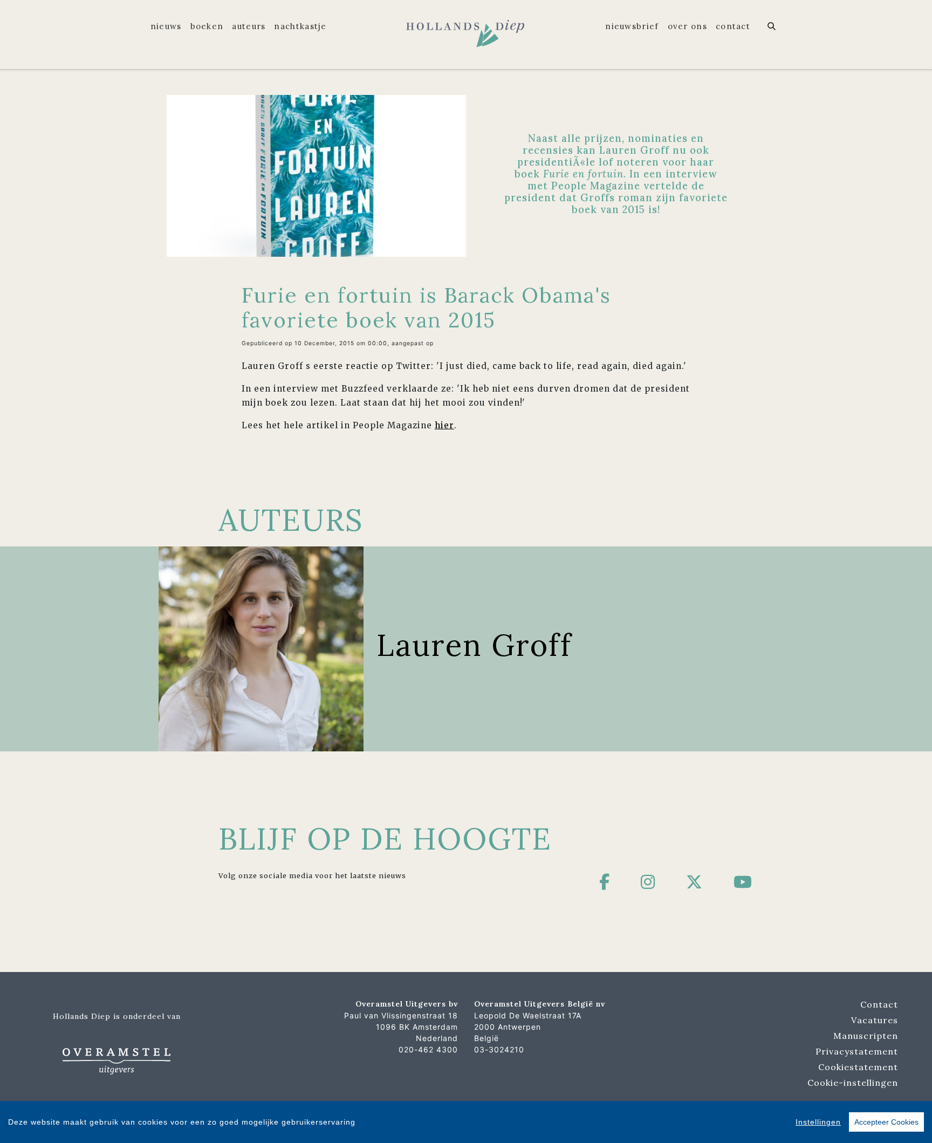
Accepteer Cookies (886, 1122)
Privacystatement (857, 1051)
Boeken (207, 26)
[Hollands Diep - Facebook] (604, 882)
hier (444, 425)
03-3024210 (499, 1049)
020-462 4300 (428, 1049)
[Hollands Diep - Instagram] (648, 882)
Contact (733, 26)
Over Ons (687, 26)
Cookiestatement (858, 1067)
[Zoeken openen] (771, 26)
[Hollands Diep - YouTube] (743, 882)
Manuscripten (865, 1035)
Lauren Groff (474, 645)
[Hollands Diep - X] (694, 882)
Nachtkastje (300, 26)
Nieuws (166, 26)
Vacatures (874, 1020)
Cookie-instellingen (852, 1082)
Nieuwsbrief (632, 26)
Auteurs (248, 26)
